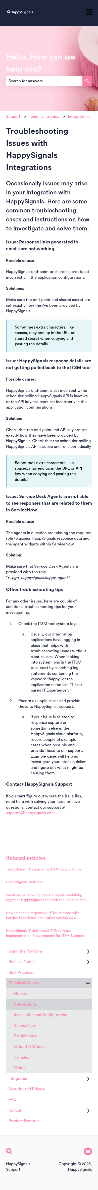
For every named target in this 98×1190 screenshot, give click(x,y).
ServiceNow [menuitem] (25, 1026)
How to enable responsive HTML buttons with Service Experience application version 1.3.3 (42, 915)
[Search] (87, 81)
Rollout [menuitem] (15, 1110)
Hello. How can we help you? (40, 63)
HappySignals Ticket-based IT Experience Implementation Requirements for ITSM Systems (45, 933)
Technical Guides (44, 117)
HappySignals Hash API (24, 882)
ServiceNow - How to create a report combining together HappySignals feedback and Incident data (46, 898)
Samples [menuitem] (21, 1057)
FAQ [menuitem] (13, 1100)
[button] (88, 952)
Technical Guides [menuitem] (24, 983)
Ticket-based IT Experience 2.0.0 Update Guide (43, 869)
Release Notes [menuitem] (21, 962)
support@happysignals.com (30, 813)
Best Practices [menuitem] (21, 973)
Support (13, 117)
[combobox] (44, 81)
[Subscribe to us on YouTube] (88, 1151)
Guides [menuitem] (20, 994)
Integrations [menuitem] (25, 1004)
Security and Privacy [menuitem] (27, 1089)
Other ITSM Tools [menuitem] (29, 1047)
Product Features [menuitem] (24, 1121)
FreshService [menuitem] (25, 1036)
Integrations (78, 117)
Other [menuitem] (19, 1068)
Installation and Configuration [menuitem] (40, 1015)
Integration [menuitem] (18, 1079)
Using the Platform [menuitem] (25, 951)
